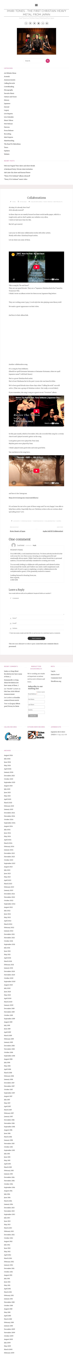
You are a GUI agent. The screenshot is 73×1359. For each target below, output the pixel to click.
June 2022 (7, 914)
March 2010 (8, 1319)
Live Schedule (9, 117)
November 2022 (9, 897)
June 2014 (7, 1197)
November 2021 (9, 938)
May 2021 (7, 954)
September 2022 (9, 904)
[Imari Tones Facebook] (30, 23)
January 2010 (8, 1326)
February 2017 (9, 1113)
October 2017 (8, 1089)
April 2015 (7, 1164)
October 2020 (8, 978)
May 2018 (7, 1066)
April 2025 (7, 799)
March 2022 (8, 924)
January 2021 (8, 968)
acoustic (16, 521)
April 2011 (7, 1289)
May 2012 (7, 1251)
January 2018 (8, 1079)
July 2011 (7, 1278)
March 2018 (8, 1073)
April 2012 (7, 1255)
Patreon (7, 127)
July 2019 (7, 1025)
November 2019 (9, 1012)
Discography (8, 90)
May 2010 (7, 1312)
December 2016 (9, 1120)
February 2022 (9, 927)
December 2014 (9, 1177)
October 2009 (8, 1336)
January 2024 (8, 850)
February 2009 (9, 1353)
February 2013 (9, 1231)
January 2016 (8, 1140)
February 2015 (9, 1170)
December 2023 (9, 853)
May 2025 (7, 796)
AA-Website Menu (10, 73)
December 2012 (9, 1235)
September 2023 (9, 863)
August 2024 (8, 826)
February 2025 (9, 806)
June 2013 (7, 1221)
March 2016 (8, 1137)
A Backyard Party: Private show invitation (18, 169)
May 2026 (7, 765)
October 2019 (8, 1015)
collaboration (50, 521)
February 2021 (9, 965)
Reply (34, 545)
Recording (7, 134)
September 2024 (9, 823)
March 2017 (8, 1110)
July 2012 (7, 1245)
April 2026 (7, 769)
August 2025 (8, 786)
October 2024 (8, 819)
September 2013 (9, 1214)
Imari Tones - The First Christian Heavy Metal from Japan (36, 13)
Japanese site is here (58, 732)
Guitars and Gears (10, 97)
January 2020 (8, 1005)
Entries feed (55, 674)
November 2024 (9, 816)
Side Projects (8, 137)
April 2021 (7, 958)
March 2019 (8, 1035)
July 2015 (7, 1154)
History (6, 100)
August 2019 (8, 1022)
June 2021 (7, 951)
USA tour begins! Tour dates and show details (19, 166)
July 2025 (7, 789)
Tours (6, 147)
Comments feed (56, 678)
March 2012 (8, 1258)
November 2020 (9, 975)
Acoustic (7, 76)
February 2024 (9, 846)
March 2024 (8, 843)
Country (30, 709)
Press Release (9, 130)
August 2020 (8, 985)
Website (6, 154)
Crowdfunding (9, 86)
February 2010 (9, 1322)
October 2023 (8, 860)
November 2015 (9, 1143)
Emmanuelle (8, 680)
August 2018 (8, 1059)
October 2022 (8, 900)
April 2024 (7, 840)
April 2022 (7, 921)
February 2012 (9, 1262)
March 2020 (8, 1002)
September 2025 (9, 782)
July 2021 (7, 948)
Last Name (31, 704)
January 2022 (8, 931)
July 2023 (7, 870)
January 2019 (8, 1042)
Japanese (7, 103)
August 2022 (8, 907)
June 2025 (7, 792)
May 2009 (7, 1346)
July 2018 (7, 1062)
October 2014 (8, 1184)
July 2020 (7, 988)
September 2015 (9, 1150)
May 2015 (7, 1160)
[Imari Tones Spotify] (46, 23)
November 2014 (9, 1181)
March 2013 (8, 1228)
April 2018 (7, 1069)
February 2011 (9, 1295)
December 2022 (9, 894)
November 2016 (9, 1123)
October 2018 (8, 1052)
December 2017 (9, 1083)
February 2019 (9, 1039)
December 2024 (9, 813)
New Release (8, 124)
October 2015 (8, 1147)
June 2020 (7, 992)
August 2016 (8, 1130)
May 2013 (7, 1224)
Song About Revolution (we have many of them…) (13, 673)
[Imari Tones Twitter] (26, 23)
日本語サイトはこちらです (59, 734)
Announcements (9, 80)
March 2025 (8, 802)
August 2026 (8, 755)
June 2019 (7, 1029)
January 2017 (8, 1116)
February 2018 (9, 1076)
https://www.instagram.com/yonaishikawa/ (23, 498)
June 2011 (7, 1282)
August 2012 (8, 1241)
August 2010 (8, 1309)
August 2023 (8, 867)
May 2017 (7, 1103)
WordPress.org (56, 681)
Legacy (6, 110)
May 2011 (7, 1285)
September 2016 (9, 1127)
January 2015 (8, 1174)
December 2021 (9, 934)
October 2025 (8, 779)
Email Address (32, 694)
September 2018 (9, 1056)
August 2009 (8, 1339)
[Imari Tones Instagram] (38, 23)
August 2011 (8, 1275)
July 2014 (7, 1194)
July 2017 (7, 1100)
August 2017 (8, 1096)
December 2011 (9, 1268)
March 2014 (8, 1201)
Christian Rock (38, 521)
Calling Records (9, 83)
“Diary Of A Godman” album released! (17, 176)
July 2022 (7, 911)
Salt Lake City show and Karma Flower (17, 172)
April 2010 (7, 1316)
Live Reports (8, 113)
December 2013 (9, 1208)
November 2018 (9, 1049)
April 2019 (7, 1032)
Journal (6, 107)
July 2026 (7, 759)
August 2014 (8, 1191)
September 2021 (9, 944)
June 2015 (7, 1157)
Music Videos (8, 120)
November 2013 (9, 1211)
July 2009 (7, 1343)
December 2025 (9, 775)
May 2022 (7, 917)
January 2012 (8, 1265)
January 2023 (8, 890)
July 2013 (7, 1218)
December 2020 (9, 971)
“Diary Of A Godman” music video (15, 179)
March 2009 (8, 1349)
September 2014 (9, 1187)
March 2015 (8, 1167)
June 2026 (7, 762)
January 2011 (8, 1299)
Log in (53, 671)
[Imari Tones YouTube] (34, 23)
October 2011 (8, 1272)
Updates (7, 151)
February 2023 (9, 887)
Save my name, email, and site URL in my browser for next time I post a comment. (35, 633)
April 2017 (7, 1106)
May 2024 (7, 836)
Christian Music (26, 521)
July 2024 (7, 829)
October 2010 (8, 1305)
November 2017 (9, 1086)
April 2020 (7, 998)
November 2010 (9, 1302)
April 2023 (7, 880)
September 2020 (9, 981)
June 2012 (7, 1248)
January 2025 (8, 809)
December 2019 (9, 1008)
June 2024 (7, 833)
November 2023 (9, 857)
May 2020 (7, 995)
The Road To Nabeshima (12, 144)
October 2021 (8, 941)
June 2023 (7, 873)
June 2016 (7, 1133)
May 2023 (7, 877)
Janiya (6, 671)
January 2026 (8, 772)
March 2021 (8, 961)
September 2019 (9, 1019)
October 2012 (8, 1238)
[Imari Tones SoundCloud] (42, 23)
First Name (31, 699)
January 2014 (8, 1204)
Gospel (59, 521)
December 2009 (9, 1329)
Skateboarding (9, 140)
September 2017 (9, 1093)
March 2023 (8, 884)
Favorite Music (9, 93)
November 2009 (9, 1332)
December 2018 (9, 1046)
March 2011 (8, 1292)
